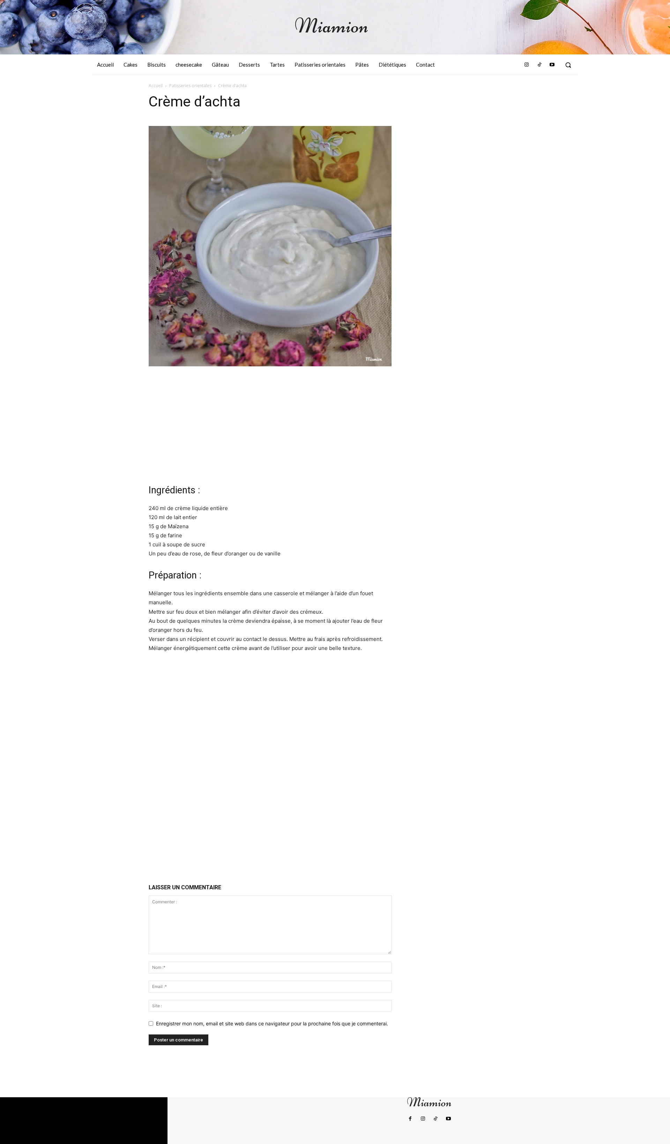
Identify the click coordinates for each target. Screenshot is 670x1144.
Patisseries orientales (190, 86)
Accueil (156, 86)
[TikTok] (539, 65)
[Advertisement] (270, 424)
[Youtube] (552, 65)
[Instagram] (526, 65)
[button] (568, 65)
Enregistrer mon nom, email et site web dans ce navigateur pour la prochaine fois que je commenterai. (272, 1023)
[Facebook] (410, 1119)
